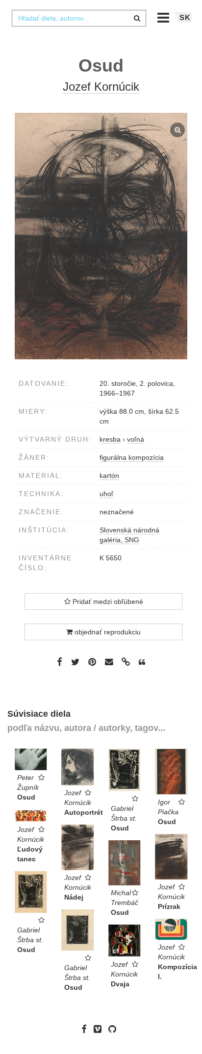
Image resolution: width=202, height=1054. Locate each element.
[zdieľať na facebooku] (59, 661)
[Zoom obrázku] (101, 236)
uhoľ (106, 494)
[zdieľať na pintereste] (92, 661)
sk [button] (185, 17)
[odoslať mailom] (108, 662)
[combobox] (79, 18)
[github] (114, 1029)
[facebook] (86, 1029)
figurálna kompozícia (132, 457)
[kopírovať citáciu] (142, 662)
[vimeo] (100, 1029)
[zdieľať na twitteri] (75, 661)
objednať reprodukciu (107, 632)
